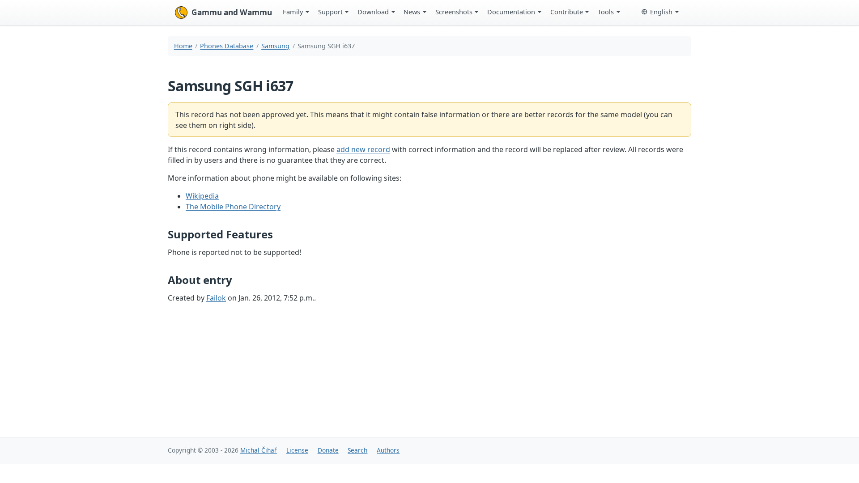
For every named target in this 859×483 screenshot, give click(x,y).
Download (373, 11)
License (297, 450)
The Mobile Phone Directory (233, 207)
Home (183, 46)
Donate (328, 450)
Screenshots (453, 11)
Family (293, 11)
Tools (606, 11)
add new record (363, 149)
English (661, 11)
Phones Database (226, 46)
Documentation (511, 11)
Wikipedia (202, 196)
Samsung (275, 46)
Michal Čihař (258, 450)
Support (330, 11)
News (412, 11)
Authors (388, 450)
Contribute (566, 11)
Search (357, 450)
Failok (216, 298)
